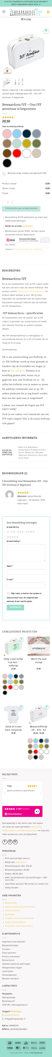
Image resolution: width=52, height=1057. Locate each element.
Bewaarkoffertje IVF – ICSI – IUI (38, 729)
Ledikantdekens (12, 911)
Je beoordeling (14, 541)
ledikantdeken (9, 831)
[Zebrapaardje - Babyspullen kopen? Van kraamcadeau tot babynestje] (26, 12)
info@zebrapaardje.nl (14, 1019)
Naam (10, 566)
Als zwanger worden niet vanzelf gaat (28, 249)
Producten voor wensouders (19, 926)
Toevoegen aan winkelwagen (21, 209)
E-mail (10, 580)
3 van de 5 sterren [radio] (20, 532)
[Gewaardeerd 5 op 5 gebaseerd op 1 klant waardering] (26, 117)
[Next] (45, 51)
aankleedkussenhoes (27, 831)
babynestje (35, 827)
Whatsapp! (16, 1012)
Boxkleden (10, 915)
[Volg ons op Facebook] (4, 842)
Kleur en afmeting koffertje (13, 127)
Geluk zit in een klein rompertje (13, 729)
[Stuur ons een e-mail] (15, 842)
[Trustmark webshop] (27, 240)
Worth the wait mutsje (39, 661)
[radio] (7, 133)
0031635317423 (11, 1015)
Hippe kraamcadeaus (15, 922)
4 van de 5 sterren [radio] (30, 532)
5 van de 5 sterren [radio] (12, 537)
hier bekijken (17, 370)
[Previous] (6, 51)
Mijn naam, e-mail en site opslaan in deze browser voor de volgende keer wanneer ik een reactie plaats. (24, 598)
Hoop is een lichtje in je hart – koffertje (13, 662)
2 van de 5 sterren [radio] (12, 532)
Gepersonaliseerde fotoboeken (20, 907)
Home (5, 90)
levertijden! (20, 862)
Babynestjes (11, 903)
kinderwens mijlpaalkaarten (31, 292)
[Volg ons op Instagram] (10, 842)
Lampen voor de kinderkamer (19, 918)
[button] (4, 11)
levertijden (27, 226)
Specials (14, 90)
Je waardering (13, 527)
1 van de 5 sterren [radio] (7, 532)
